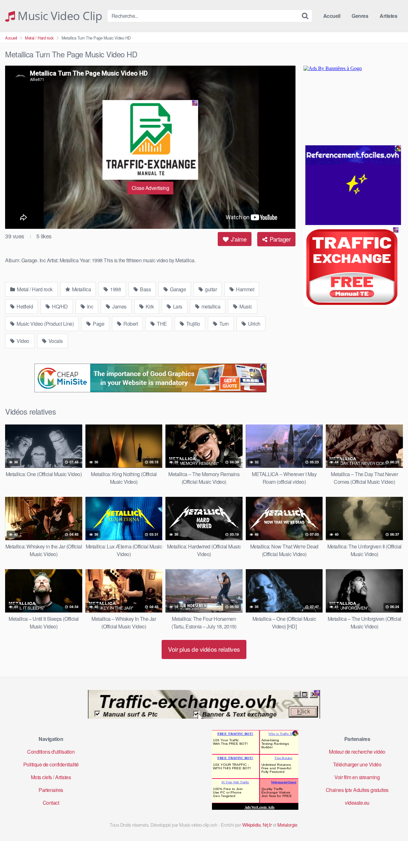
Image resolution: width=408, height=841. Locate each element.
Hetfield (24, 306)
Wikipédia (251, 824)
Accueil (331, 15)
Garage (177, 289)
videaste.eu (357, 802)
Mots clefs (41, 777)
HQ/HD (59, 306)
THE (161, 323)
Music (245, 306)
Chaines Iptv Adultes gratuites (357, 790)
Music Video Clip (58, 16)
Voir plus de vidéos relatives (204, 649)
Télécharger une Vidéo (357, 764)
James (119, 306)
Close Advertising (150, 188)
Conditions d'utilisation (51, 751)
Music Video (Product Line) (45, 323)
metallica (210, 306)
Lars (177, 306)
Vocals (55, 340)
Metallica (81, 289)
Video (22, 340)
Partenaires (51, 790)
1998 (115, 289)
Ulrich (253, 323)
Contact (51, 802)
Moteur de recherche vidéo (357, 751)
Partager (279, 239)
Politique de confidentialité (51, 764)
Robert (130, 323)
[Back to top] (390, 820)
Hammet (244, 289)
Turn (223, 323)
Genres (360, 15)
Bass (145, 289)
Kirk (149, 306)
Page (98, 323)
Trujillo (192, 323)
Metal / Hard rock (39, 38)
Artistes (388, 15)
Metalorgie (287, 824)
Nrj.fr (267, 824)
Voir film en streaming (357, 777)
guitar (210, 289)
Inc (89, 306)
